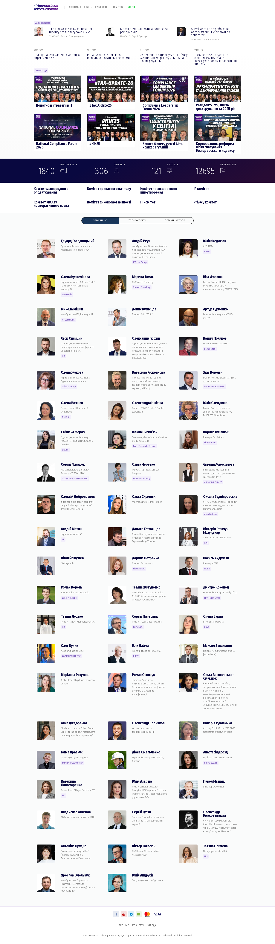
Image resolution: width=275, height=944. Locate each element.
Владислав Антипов (76, 812)
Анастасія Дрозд (215, 752)
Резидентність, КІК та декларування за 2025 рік (216, 107)
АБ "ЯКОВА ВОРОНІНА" (214, 386)
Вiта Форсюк (213, 277)
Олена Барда (213, 616)
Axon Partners (210, 514)
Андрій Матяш (71, 529)
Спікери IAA (100, 220)
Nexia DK (66, 417)
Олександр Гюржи (146, 338)
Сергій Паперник (145, 616)
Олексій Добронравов (78, 496)
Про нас (124, 925)
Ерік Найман (141, 645)
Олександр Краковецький (214, 814)
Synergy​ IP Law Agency (72, 762)
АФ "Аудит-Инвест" (213, 482)
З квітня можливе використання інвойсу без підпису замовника (70, 30)
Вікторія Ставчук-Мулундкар (216, 531)
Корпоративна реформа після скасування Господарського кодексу (215, 147)
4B (63, 539)
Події (87, 7)
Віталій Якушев (72, 558)
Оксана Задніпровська (220, 496)
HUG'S (136, 656)
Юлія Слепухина (215, 403)
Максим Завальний (217, 645)
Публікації (101, 7)
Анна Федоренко (74, 723)
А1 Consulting (68, 319)
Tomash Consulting (141, 287)
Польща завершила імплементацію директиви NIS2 (57, 56)
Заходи (152, 925)
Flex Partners (210, 442)
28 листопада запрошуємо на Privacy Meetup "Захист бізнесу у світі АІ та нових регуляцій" (163, 58)
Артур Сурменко (215, 309)
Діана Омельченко (146, 752)
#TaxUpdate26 (100, 105)
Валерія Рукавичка (217, 723)
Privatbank (138, 627)
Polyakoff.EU (210, 349)
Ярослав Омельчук (75, 875)
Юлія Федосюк (214, 241)
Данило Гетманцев (146, 529)
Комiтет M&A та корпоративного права (51, 204)
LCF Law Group (140, 262)
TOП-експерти (137, 220)
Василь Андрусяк (216, 558)
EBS (63, 356)
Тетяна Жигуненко (146, 587)
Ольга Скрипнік (143, 496)
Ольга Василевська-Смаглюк (218, 677)
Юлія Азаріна (142, 781)
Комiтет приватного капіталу (109, 189)
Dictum (65, 449)
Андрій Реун (141, 241)
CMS (206, 543)
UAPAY (207, 251)
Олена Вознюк (72, 403)
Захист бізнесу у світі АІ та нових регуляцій (162, 146)
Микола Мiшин (72, 309)
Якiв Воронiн (212, 372)
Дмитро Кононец (216, 587)
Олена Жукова (72, 372)
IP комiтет (201, 189)
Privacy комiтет (205, 202)
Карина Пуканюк (215, 432)
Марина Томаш (143, 277)
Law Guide (67, 294)
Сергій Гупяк (141, 812)
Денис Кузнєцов (144, 309)
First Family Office (212, 598)
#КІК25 (94, 144)
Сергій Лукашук (73, 464)
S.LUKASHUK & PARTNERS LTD (75, 478)
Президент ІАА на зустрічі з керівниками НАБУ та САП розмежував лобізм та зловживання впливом (217, 59)
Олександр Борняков (148, 723)
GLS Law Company (141, 478)
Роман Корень (71, 587)
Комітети (118, 7)
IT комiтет (147, 202)
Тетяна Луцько (72, 616)
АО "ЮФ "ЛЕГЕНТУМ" (71, 656)
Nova (206, 627)
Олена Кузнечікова (75, 277)
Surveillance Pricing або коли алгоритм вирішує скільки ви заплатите (210, 32)
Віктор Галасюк (143, 846)
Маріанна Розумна (74, 675)
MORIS (207, 568)
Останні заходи (175, 220)
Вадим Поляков (215, 338)
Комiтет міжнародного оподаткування (51, 190)
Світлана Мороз (73, 432)
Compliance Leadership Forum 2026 (160, 107)
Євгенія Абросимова (218, 464)
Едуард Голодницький (77, 241)
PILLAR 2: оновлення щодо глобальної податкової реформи (108, 56)
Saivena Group (69, 386)
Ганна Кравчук (71, 752)
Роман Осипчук (143, 675)
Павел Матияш (214, 781)
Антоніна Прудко (73, 846)
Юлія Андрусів (143, 875)
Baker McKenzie (69, 598)
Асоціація (75, 7)
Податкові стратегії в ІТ (54, 105)
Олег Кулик (69, 645)
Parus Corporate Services (144, 446)
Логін (131, 7)
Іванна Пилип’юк (144, 432)
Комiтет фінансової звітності (109, 202)
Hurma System (210, 762)
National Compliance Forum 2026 (56, 145)
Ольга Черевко (143, 464)
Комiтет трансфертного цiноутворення (158, 190)
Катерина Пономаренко (71, 783)
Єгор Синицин (71, 338)
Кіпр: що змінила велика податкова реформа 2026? (144, 30)
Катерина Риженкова (148, 372)
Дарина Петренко (145, 558)
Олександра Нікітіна (147, 403)
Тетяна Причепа (215, 846)
